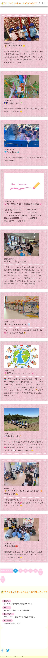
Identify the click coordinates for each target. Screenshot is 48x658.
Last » (3, 579)
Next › (41, 572)
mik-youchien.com (6, 656)
